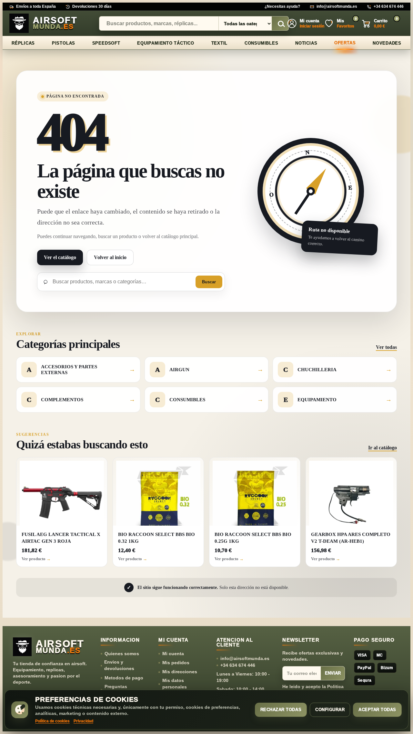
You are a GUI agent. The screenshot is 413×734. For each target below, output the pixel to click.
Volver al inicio (110, 257)
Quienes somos (122, 653)
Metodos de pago (124, 677)
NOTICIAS (306, 43)
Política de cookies (52, 721)
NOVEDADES (387, 43)
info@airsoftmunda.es (337, 6)
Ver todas (386, 347)
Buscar (209, 281)
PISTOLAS (63, 43)
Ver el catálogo (60, 257)
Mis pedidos (175, 662)
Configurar (330, 709)
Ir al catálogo (382, 447)
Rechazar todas (280, 709)
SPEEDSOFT (106, 43)
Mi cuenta (173, 653)
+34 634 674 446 (389, 6)
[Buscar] (280, 23)
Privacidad (83, 721)
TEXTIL (219, 43)
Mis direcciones (179, 671)
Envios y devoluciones (119, 665)
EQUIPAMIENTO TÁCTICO (165, 43)
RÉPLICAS (23, 43)
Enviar (333, 673)
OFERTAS (345, 42)
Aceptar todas (377, 709)
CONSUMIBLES (261, 43)
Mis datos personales (174, 683)
